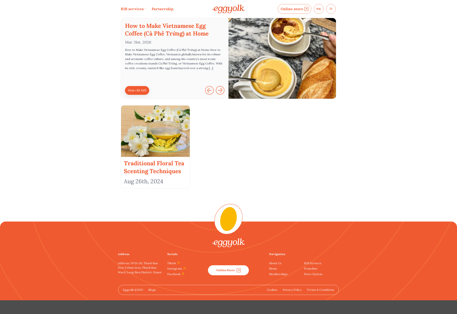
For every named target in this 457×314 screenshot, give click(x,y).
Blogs (152, 290)
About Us (275, 263)
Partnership (163, 9)
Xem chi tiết (137, 90)
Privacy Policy (292, 290)
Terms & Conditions (320, 290)
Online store (292, 9)
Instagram (174, 268)
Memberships (278, 274)
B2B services (132, 9)
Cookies (272, 290)
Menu (273, 268)
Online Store (225, 270)
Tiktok (171, 263)
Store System (313, 274)
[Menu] (331, 9)
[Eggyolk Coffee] (228, 9)
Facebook (173, 274)
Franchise (311, 268)
